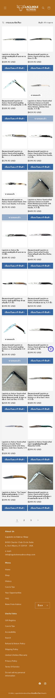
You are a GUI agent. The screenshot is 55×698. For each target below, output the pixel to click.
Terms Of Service (12, 667)
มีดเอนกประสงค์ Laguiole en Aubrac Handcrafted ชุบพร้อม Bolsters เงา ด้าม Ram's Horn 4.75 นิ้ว (39, 396)
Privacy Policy (11, 661)
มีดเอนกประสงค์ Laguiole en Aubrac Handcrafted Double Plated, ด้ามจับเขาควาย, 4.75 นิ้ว (40, 300)
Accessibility (10, 632)
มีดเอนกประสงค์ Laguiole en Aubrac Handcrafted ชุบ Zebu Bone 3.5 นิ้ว (39, 56)
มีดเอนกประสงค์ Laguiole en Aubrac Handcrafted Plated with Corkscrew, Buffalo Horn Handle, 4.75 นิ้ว (40, 154)
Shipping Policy (11, 649)
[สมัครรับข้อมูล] (47, 605)
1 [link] (17, 520)
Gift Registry (10, 620)
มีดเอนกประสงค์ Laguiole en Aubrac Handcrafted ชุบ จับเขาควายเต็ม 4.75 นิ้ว (39, 347)
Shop (7, 575)
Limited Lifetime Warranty (16, 655)
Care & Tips (10, 587)
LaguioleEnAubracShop (23, 693)
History (8, 581)
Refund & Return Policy (15, 643)
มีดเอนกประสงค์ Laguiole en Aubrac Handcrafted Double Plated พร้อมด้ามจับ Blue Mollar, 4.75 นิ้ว (40, 253)
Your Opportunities (13, 593)
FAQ (7, 598)
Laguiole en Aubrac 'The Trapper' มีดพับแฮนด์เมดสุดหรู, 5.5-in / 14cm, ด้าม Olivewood (14, 494)
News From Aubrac (13, 604)
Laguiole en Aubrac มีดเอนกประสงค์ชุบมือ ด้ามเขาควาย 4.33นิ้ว (14, 252)
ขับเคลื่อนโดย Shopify (39, 693)
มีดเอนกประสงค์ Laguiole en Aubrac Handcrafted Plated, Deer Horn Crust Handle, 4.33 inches (14, 202)
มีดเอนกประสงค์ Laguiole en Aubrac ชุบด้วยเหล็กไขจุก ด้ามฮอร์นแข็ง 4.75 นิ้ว (13, 300)
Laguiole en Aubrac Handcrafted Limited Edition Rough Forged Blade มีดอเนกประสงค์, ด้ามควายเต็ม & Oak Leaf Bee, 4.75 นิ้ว (14, 396)
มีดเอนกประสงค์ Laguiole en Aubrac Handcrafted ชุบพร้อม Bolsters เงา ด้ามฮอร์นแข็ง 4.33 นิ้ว (13, 348)
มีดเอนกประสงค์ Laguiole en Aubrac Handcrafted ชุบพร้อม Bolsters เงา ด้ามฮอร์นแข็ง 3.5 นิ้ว (14, 103)
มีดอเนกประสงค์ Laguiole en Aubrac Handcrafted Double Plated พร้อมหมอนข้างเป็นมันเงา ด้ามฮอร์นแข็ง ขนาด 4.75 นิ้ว (40, 495)
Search (8, 638)
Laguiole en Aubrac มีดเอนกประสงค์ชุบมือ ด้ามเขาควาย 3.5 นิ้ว (14, 56)
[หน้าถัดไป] (38, 520)
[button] (5, 8)
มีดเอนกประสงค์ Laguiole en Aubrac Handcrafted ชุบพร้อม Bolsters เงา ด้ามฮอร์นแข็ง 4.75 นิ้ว (13, 154)
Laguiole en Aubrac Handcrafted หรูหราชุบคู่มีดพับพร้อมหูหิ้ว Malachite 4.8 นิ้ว (40, 444)
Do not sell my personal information (15, 674)
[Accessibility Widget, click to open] (51, 349)
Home (7, 569)
